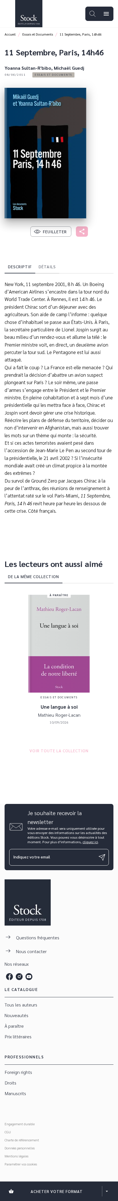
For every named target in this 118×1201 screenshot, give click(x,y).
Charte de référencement (22, 1140)
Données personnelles (20, 1148)
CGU (8, 1132)
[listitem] (9, 977)
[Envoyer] (102, 857)
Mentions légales (16, 1156)
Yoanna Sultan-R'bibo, (29, 68)
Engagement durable (20, 1124)
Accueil (10, 34)
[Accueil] (29, 13)
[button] (53, 74)
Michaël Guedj (69, 68)
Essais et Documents (37, 34)
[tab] (20, 266)
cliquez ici (90, 841)
